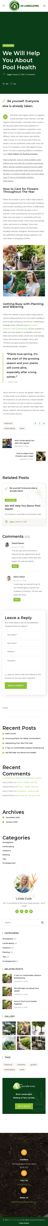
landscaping (9, 428)
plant (22, 428)
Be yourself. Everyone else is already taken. (20, 103)
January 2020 (12, 822)
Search (5, 708)
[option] (24, 506)
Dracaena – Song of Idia (28, 791)
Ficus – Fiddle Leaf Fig (27, 782)
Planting (6, 855)
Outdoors (8, 45)
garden (33, 1065)
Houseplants (7, 842)
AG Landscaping (15, 1220)
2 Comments (30, 75)
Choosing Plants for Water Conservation (23, 738)
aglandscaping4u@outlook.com (24, 1202)
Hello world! (10, 734)
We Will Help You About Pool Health (22, 507)
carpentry (21, 1065)
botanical (8, 423)
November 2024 (13, 817)
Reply (15, 566)
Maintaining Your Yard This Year (19, 743)
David (9, 75)
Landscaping (8, 846)
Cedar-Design (24, 1223)
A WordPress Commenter (14, 778)
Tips (4, 859)
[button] (44, 6)
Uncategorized (8, 863)
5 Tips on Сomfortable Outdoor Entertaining (24, 748)
